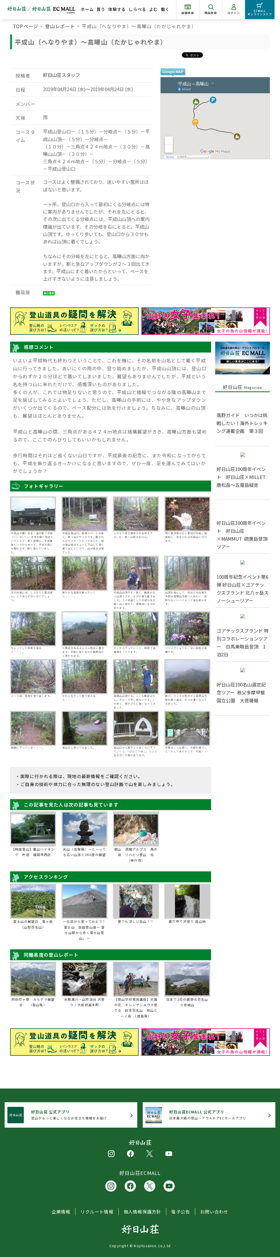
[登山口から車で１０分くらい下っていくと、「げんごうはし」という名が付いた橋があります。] (136, 728)
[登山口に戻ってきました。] (84, 728)
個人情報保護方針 (142, 1211)
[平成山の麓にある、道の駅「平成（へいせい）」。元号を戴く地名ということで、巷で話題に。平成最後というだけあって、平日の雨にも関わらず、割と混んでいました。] (33, 513)
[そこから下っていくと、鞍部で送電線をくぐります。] (136, 628)
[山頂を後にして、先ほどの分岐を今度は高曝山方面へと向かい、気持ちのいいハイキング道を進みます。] (187, 573)
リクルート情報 (96, 1211)
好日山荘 (242, 386)
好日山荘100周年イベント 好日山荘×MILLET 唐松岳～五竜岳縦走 (243, 476)
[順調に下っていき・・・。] (33, 728)
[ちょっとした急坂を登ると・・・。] (33, 628)
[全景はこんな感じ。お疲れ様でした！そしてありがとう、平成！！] (187, 728)
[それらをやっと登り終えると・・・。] (84, 676)
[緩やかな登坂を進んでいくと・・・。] (84, 573)
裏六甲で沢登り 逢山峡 (187, 921)
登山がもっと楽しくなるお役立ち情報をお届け (69, 1114)
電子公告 (180, 1211)
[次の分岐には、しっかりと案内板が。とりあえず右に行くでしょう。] (33, 573)
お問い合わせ (214, 1211)
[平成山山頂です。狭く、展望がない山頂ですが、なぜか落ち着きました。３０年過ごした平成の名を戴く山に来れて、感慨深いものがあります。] (136, 573)
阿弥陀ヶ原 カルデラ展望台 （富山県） (33, 1002)
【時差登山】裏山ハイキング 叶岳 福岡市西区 (33, 852)
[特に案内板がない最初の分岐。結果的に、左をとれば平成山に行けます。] (187, 513)
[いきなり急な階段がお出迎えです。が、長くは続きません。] (136, 513)
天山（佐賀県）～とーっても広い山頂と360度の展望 (84, 852)
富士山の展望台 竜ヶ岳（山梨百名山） (33, 924)
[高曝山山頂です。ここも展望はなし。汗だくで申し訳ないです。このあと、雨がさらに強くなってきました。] (136, 676)
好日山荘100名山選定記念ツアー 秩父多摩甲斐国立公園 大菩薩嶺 (241, 692)
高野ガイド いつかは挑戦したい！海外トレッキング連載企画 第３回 (242, 423)
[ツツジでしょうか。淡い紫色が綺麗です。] (187, 628)
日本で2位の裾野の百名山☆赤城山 (187, 1002)
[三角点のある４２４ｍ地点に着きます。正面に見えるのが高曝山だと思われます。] (84, 628)
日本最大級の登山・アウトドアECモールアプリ (207, 1114)
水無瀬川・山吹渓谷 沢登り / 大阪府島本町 (84, 1002)
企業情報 (61, 1211)
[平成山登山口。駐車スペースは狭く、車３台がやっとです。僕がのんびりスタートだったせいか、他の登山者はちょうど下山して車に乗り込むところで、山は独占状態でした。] (84, 513)
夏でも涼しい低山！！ (136, 921)
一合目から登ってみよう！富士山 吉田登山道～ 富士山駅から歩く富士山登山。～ (84, 929)
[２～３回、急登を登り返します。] (33, 676)
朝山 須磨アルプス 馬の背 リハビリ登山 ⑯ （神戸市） (136, 855)
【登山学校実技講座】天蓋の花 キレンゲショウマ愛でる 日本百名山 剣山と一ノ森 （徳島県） (136, 1007)
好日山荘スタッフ (61, 74)
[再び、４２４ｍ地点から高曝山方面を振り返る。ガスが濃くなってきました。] (187, 676)
